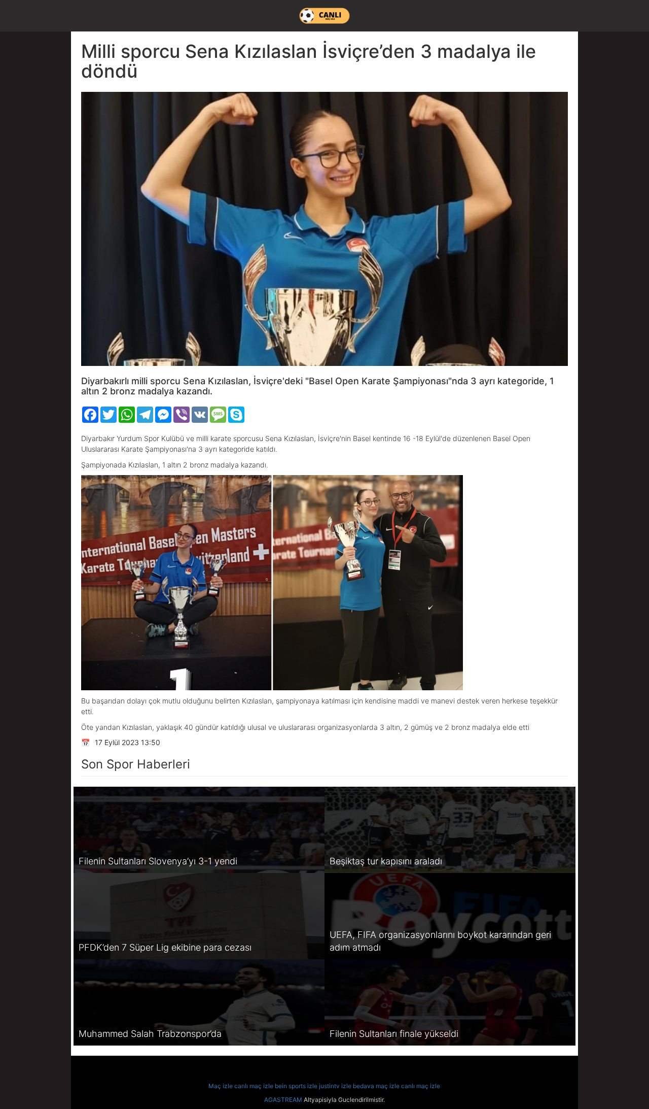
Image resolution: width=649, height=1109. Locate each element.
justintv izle (335, 1086)
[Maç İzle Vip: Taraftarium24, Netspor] (324, 15)
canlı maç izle (253, 1086)
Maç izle (220, 1086)
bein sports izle (296, 1086)
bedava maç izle (376, 1086)
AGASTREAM (283, 1099)
